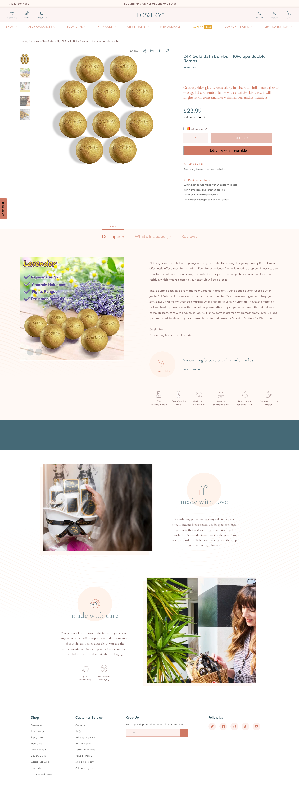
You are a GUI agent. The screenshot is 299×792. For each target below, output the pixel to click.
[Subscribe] (184, 733)
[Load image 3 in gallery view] (25, 87)
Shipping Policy (84, 761)
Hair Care (36, 743)
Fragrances (37, 731)
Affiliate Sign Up (85, 768)
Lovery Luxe (38, 755)
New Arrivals (38, 749)
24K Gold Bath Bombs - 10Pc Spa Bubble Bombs (90, 41)
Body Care (37, 737)
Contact (80, 725)
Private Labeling (85, 737)
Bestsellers (37, 725)
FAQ (78, 731)
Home (23, 41)
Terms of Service (85, 749)
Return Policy (83, 743)
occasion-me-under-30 (44, 41)
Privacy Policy (83, 755)
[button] (259, 15)
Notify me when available (228, 150)
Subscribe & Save (41, 774)
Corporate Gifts (40, 761)
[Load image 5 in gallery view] (25, 114)
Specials (36, 768)
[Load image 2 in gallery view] (25, 73)
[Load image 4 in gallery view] (25, 100)
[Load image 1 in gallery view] (25, 59)
